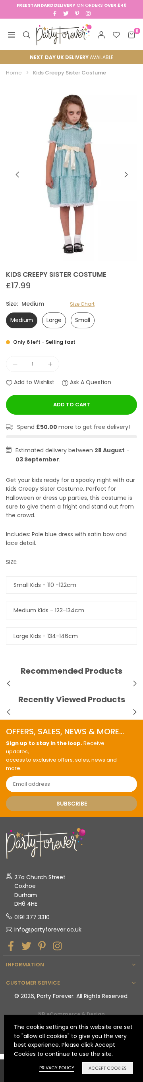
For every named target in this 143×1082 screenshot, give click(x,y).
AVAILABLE (71, 57)
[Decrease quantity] (15, 363)
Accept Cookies (108, 1068)
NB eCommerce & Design (71, 1014)
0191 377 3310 (32, 917)
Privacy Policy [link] (56, 1068)
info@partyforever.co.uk (47, 930)
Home (14, 72)
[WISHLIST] (116, 34)
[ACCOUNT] (101, 34)
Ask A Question (89, 382)
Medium (21, 320)
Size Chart (82, 304)
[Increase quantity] (50, 363)
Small (82, 320)
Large (54, 320)
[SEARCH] (26, 34)
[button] (126, 175)
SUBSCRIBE (71, 804)
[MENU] (11, 34)
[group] (71, 174)
